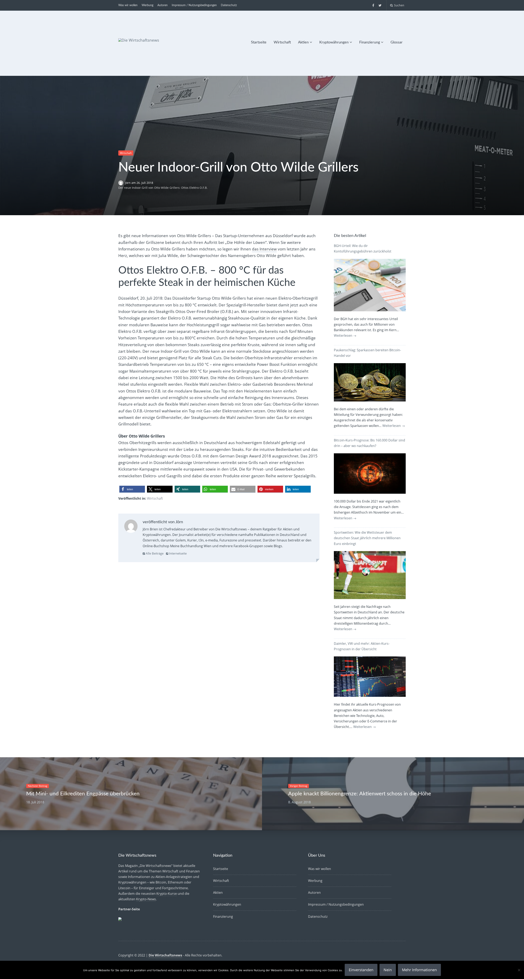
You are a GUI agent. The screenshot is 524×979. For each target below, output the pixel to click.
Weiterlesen (345, 335)
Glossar (397, 42)
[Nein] (519, 970)
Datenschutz (229, 5)
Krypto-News (146, 899)
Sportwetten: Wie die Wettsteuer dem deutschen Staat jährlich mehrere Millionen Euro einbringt (367, 538)
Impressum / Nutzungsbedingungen (194, 5)
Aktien (303, 42)
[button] (132, 489)
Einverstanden (361, 969)
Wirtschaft (282, 42)
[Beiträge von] (121, 183)
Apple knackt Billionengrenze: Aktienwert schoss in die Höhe (359, 793)
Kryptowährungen (334, 42)
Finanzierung (369, 42)
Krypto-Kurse (166, 893)
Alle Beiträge (154, 553)
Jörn (128, 183)
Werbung (147, 5)
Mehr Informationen (419, 969)
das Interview (264, 249)
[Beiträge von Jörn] (131, 527)
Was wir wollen (128, 5)
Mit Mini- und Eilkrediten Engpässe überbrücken (83, 793)
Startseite (259, 42)
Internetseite (177, 553)
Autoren (162, 5)
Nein (388, 969)
